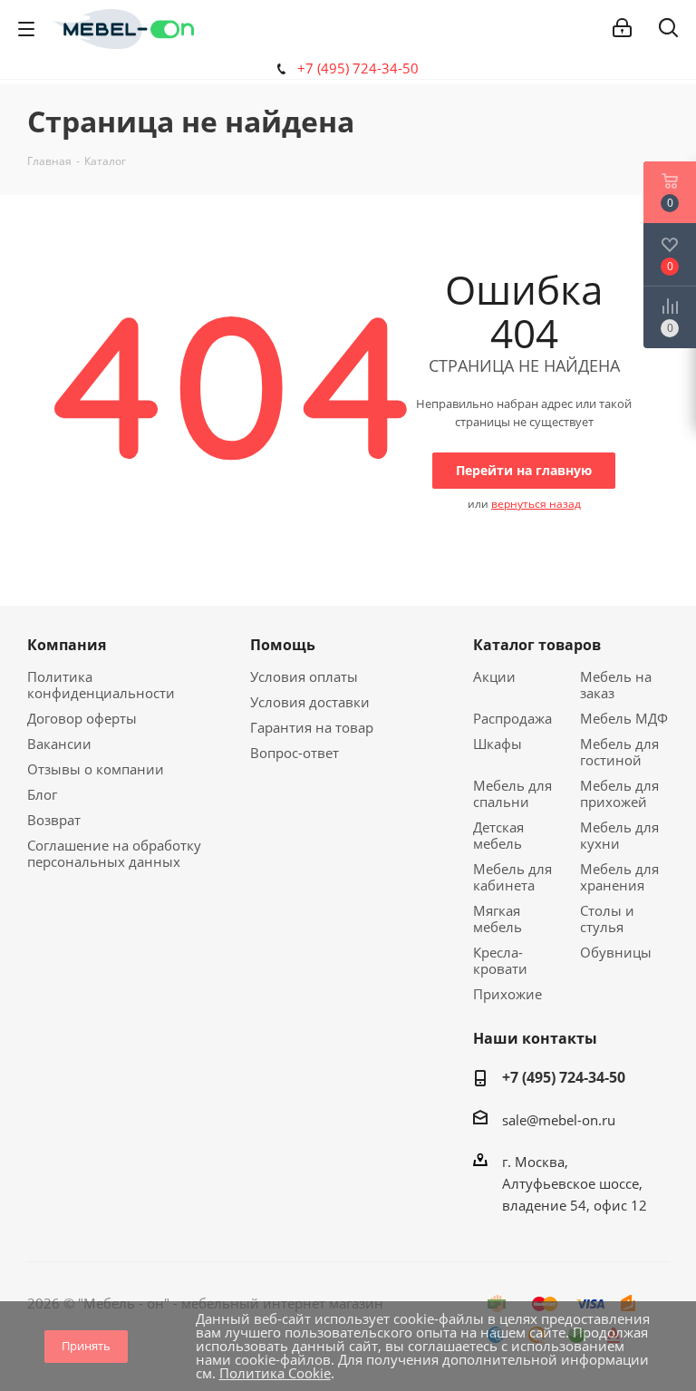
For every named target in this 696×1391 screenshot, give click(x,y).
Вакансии (59, 743)
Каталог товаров (537, 645)
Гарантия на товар (311, 727)
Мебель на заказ (616, 684)
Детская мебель (498, 835)
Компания (66, 645)
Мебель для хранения (619, 877)
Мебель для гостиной (619, 751)
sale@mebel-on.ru (558, 1120)
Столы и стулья (607, 918)
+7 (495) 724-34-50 (358, 68)
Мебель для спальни (512, 793)
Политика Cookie (275, 1373)
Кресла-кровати (500, 960)
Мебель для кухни (619, 835)
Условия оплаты (304, 676)
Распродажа (512, 718)
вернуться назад (536, 503)
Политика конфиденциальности (101, 684)
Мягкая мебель (497, 918)
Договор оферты (82, 718)
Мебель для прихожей (619, 793)
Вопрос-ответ (294, 753)
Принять (86, 1346)
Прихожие (507, 994)
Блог (42, 794)
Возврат (54, 820)
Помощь (282, 645)
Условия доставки (310, 702)
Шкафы (497, 743)
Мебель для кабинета (512, 877)
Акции (494, 676)
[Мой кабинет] (622, 28)
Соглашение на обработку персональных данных (114, 853)
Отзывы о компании (95, 769)
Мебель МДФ (624, 718)
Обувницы (616, 952)
